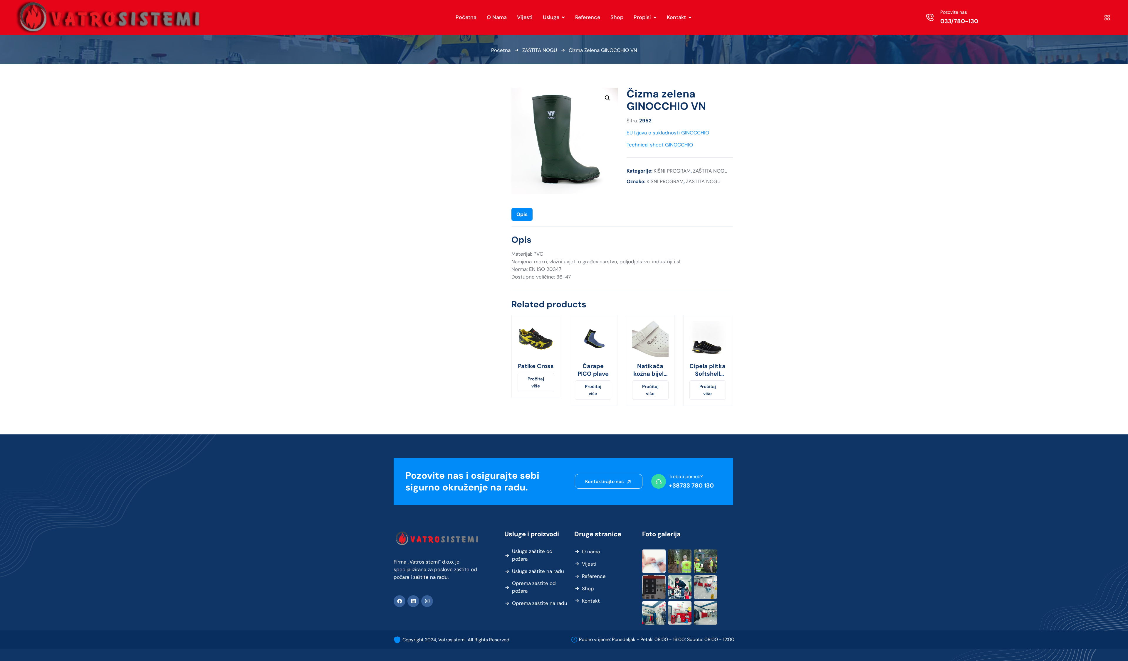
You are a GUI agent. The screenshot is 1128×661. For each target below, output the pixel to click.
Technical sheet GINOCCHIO (660, 144)
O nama (591, 551)
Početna (501, 50)
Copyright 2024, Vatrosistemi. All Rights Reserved (455, 640)
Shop (588, 588)
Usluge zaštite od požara (532, 555)
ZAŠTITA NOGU (539, 50)
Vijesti (589, 564)
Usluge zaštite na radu (538, 571)
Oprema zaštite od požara (534, 587)
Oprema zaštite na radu (539, 603)
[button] (607, 98)
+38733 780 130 (691, 485)
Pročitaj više (536, 382)
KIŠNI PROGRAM (672, 171)
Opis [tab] (522, 214)
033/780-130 (959, 21)
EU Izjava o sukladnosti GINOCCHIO (668, 132)
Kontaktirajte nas (605, 481)
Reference (594, 576)
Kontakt (591, 601)
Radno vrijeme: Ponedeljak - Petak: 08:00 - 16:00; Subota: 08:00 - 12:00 (656, 639)
